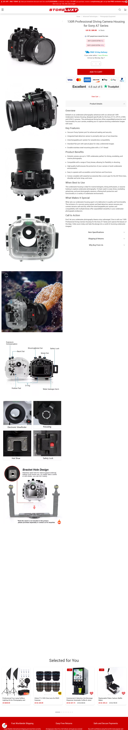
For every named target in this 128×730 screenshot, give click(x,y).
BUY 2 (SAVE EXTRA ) (95, 41)
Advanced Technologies (90, 16)
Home (78, 16)
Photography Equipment (108, 16)
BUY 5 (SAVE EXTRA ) (96, 45)
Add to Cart (96, 72)
